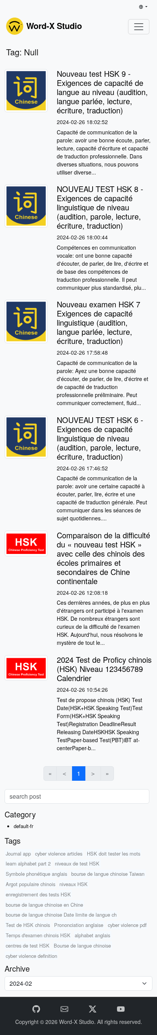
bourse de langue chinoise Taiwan (107, 873)
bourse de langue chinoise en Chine (44, 904)
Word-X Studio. (78, 1021)
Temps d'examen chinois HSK (38, 935)
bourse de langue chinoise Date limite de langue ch (61, 914)
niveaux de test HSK (77, 863)
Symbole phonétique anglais (36, 873)
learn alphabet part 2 (28, 863)
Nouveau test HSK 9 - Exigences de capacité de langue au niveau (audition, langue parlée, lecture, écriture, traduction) (102, 92)
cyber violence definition (31, 955)
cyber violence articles (58, 853)
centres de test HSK (28, 945)
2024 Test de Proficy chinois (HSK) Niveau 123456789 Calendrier (104, 668)
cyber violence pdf (127, 924)
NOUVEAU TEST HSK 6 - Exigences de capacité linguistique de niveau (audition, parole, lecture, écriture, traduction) (100, 438)
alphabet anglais (92, 935)
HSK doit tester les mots (113, 853)
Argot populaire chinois (30, 884)
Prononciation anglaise (78, 924)
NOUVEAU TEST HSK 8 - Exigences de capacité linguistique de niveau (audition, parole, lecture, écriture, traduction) (100, 207)
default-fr (23, 826)
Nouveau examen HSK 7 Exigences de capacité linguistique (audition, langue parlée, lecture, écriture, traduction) (98, 322)
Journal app (18, 853)
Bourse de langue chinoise (82, 945)
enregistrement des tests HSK (38, 894)
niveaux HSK (73, 884)
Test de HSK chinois (28, 924)
